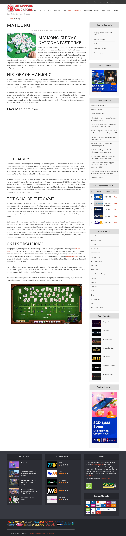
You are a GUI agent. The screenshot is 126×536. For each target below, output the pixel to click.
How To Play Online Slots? (28, 499)
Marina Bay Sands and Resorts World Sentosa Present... (29, 473)
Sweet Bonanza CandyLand (99, 274)
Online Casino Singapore (42, 10)
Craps (92, 303)
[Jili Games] (97, 358)
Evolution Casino (109, 365)
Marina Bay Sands (96, 109)
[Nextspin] (97, 332)
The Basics (97, 44)
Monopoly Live (95, 257)
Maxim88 (62, 480)
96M (60, 472)
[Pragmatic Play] (97, 323)
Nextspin (106, 330)
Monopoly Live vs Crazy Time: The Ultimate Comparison (102, 145)
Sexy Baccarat (107, 339)
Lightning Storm (96, 240)
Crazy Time (94, 236)
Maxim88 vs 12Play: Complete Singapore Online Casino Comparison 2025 (104, 151)
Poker (94, 2)
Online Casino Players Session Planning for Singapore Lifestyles (104, 119)
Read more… (90, 475)
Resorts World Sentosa (98, 114)
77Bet (61, 463)
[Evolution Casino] (97, 367)
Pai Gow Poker (95, 299)
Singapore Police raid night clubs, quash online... (28, 482)
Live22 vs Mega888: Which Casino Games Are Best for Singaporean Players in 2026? (104, 132)
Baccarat (93, 278)
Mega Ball (94, 265)
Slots (92, 295)
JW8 (60, 489)
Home (11, 19)
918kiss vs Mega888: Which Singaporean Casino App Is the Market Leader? (103, 125)
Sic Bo (93, 291)
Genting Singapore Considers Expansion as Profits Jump (29, 491)
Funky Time (94, 270)
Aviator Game (95, 248)
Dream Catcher (95, 253)
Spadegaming (108, 374)
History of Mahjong (99, 39)
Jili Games (106, 357)
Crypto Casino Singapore (98, 105)
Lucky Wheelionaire (97, 261)
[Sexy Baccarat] (97, 341)
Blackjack (94, 286)
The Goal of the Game (100, 48)
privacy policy (106, 479)
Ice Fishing (94, 244)
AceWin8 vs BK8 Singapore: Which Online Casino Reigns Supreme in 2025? (104, 157)
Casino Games (73, 10)
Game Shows (99, 10)
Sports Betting (104, 2)
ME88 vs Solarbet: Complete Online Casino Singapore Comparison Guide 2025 (104, 172)
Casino (88, 2)
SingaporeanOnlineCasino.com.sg (41, 533)
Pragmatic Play (108, 322)
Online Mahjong (98, 53)
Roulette (93, 282)
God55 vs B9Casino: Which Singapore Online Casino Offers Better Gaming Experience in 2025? (102, 165)
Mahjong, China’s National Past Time (103, 34)
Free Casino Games (97, 308)
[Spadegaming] (97, 376)
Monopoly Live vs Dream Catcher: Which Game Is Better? (103, 138)
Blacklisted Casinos (97, 177)
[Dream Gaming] (97, 350)
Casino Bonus (59, 10)
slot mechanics (71, 256)
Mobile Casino (112, 10)
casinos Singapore (98, 465)
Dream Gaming (108, 348)
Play (115, 197)
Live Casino (114, 2)
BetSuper (62, 497)
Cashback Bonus (26, 463)
